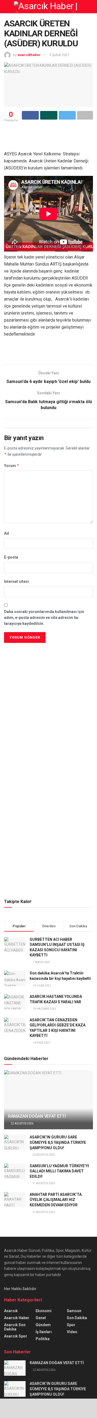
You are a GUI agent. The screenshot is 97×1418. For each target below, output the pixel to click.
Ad (6, 533)
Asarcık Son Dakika (15, 1327)
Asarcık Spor (15, 1336)
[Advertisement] (48, 682)
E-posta (11, 557)
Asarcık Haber (16, 1318)
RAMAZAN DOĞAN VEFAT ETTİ (37, 1116)
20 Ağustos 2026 (43, 1154)
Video (72, 1332)
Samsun (74, 1311)
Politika (43, 1339)
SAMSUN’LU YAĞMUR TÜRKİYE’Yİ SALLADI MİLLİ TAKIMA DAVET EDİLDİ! (59, 1171)
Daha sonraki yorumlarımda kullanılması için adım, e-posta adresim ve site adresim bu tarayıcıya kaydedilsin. (44, 617)
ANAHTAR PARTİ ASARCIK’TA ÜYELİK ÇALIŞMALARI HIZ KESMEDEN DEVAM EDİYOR (56, 1199)
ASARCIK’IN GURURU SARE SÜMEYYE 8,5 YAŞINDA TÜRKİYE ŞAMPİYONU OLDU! (58, 1142)
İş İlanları (44, 1332)
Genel (41, 1318)
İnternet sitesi (16, 581)
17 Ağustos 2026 (43, 1183)
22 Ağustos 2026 (21, 1123)
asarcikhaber (29, 55)
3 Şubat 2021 (59, 55)
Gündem (43, 1325)
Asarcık (11, 1311)
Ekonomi (43, 1311)
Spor (71, 1325)
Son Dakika (77, 1318)
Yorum (11, 465)
